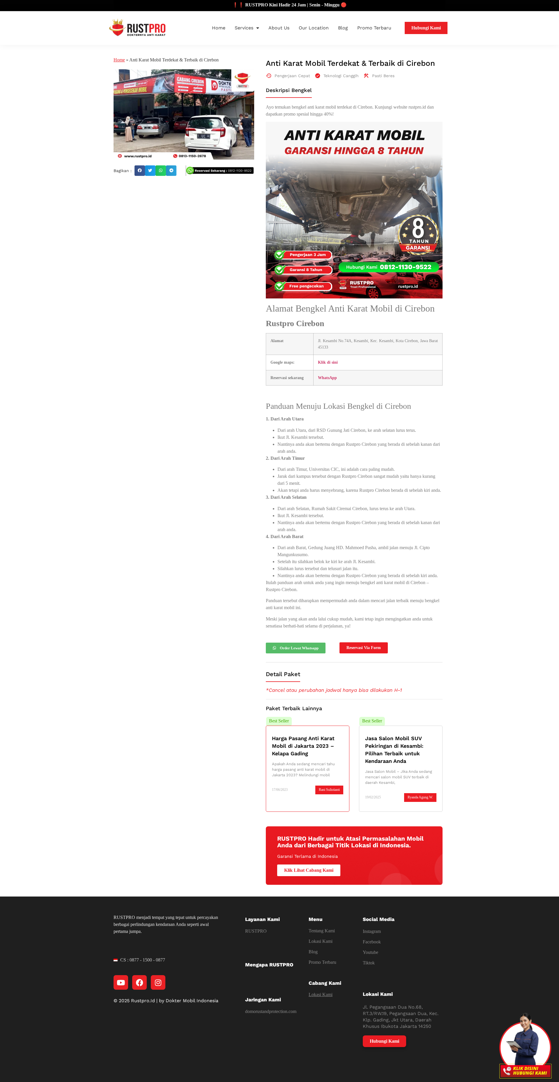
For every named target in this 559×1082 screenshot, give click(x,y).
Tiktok (369, 962)
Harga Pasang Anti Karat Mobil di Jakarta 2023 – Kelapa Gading (303, 745)
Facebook (372, 941)
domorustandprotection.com (270, 1011)
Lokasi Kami (320, 941)
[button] (140, 170)
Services (244, 28)
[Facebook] (139, 982)
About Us (278, 28)
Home (218, 28)
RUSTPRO (256, 931)
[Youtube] (121, 982)
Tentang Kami (322, 930)
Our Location (314, 28)
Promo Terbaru (374, 28)
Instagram (372, 931)
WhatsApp (327, 377)
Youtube (370, 952)
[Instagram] (158, 982)
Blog (343, 28)
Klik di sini (328, 362)
